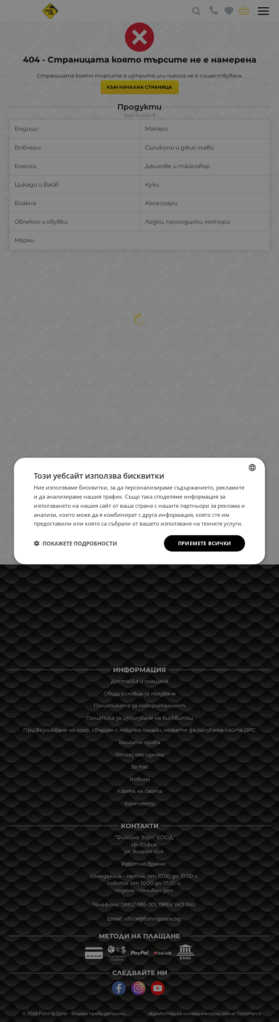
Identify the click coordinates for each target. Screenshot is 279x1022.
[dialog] (139, 511)
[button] (75, 543)
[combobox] (252, 467)
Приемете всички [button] (204, 543)
